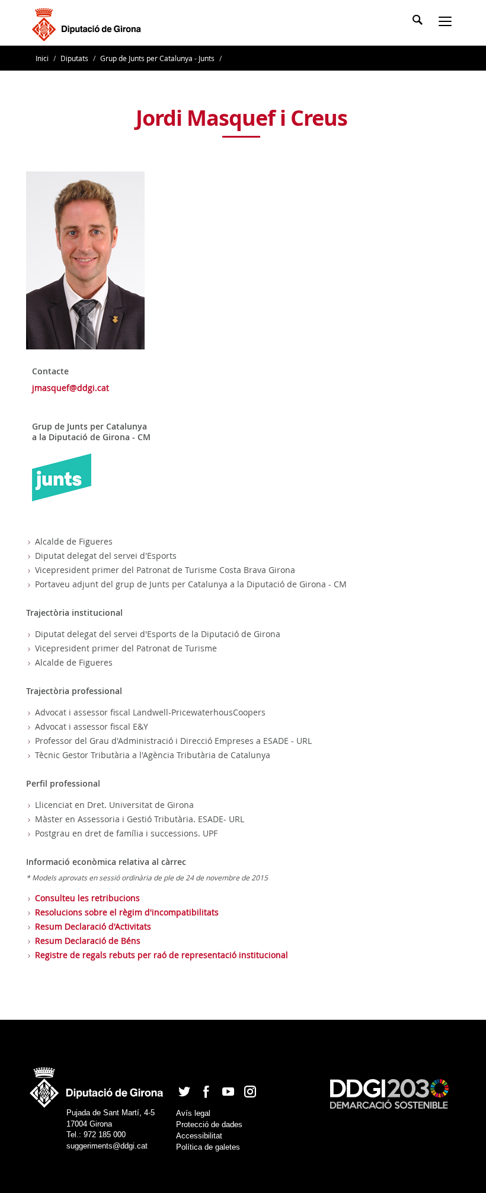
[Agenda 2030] (389, 1093)
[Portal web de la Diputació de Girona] (97, 1083)
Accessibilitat (199, 1135)
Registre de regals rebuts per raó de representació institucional (161, 954)
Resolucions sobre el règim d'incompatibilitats (127, 912)
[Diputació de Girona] (88, 23)
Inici (43, 58)
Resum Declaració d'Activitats (93, 926)
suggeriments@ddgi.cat (107, 1145)
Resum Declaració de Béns (87, 940)
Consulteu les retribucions (87, 898)
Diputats (74, 58)
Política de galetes (208, 1147)
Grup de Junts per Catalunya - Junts (157, 58)
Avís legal (193, 1113)
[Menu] (447, 22)
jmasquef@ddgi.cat (70, 387)
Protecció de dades (209, 1124)
